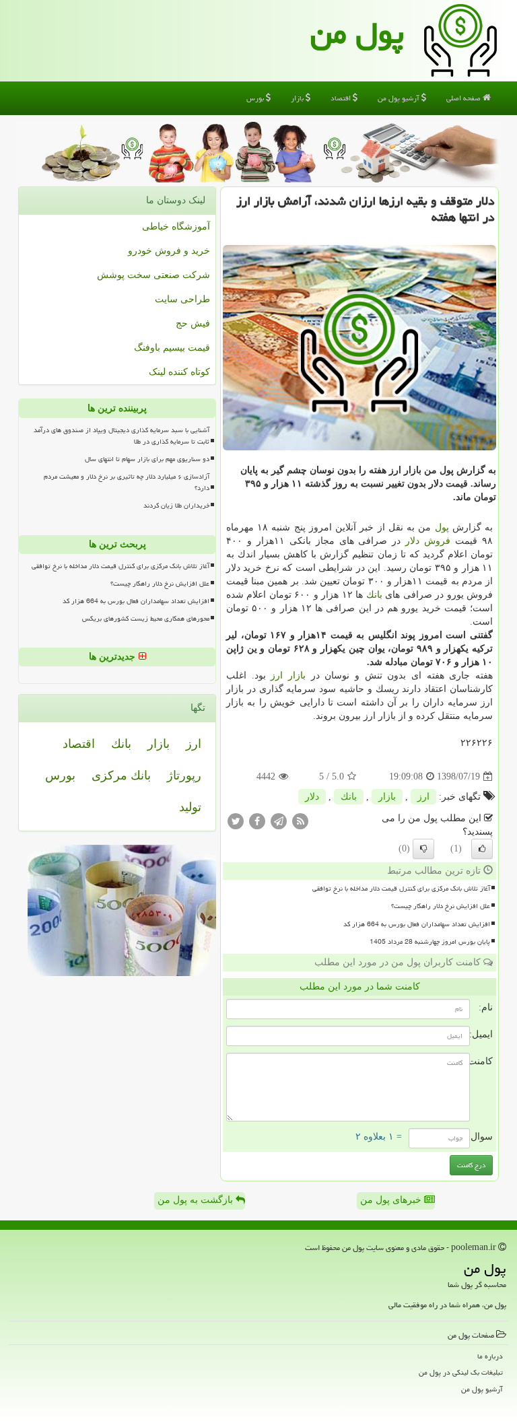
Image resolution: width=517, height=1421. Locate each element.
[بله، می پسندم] (482, 849)
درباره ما (490, 1356)
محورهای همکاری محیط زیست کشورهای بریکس (145, 618)
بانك (374, 595)
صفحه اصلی (464, 98)
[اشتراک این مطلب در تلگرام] (278, 821)
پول (442, 527)
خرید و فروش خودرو (169, 251)
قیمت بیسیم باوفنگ (172, 348)
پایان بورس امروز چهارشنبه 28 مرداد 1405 (430, 941)
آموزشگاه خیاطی (176, 226)
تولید (190, 807)
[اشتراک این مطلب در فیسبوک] (257, 821)
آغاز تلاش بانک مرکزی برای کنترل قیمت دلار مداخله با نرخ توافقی (401, 888)
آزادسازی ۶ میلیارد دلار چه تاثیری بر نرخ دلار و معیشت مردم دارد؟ (126, 482)
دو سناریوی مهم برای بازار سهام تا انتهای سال (147, 459)
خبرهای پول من (392, 1200)
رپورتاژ (184, 775)
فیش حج (193, 323)
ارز (277, 675)
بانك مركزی (121, 775)
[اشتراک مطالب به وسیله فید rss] (300, 821)
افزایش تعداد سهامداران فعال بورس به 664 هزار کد (416, 924)
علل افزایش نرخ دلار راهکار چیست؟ (440, 906)
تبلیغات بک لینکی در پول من (461, 1372)
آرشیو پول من (399, 98)
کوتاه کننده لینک (179, 372)
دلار (412, 541)
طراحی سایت (182, 299)
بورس (256, 98)
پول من (357, 33)
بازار (298, 98)
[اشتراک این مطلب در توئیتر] (235, 821)
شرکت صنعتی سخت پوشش (153, 275)
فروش (437, 541)
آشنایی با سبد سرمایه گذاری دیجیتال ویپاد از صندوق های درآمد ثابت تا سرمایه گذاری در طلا (121, 435)
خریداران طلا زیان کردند (176, 505)
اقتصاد (342, 98)
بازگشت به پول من (197, 1200)
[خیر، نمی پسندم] (423, 849)
